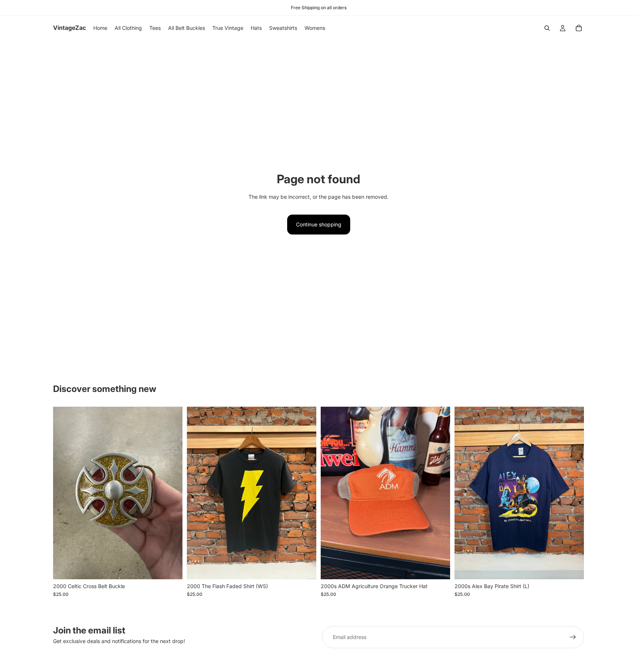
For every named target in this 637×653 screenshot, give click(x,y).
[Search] (547, 28)
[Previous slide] (198, 493)
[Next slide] (305, 493)
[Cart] (579, 28)
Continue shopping (318, 224)
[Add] (171, 567)
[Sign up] (573, 637)
